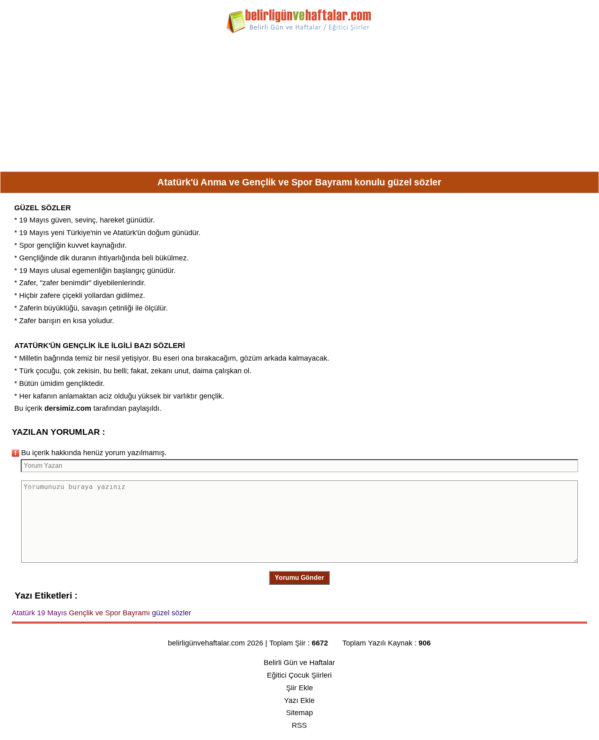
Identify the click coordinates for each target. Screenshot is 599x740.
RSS (299, 725)
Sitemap (299, 713)
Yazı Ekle (299, 700)
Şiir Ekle (299, 688)
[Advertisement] (299, 106)
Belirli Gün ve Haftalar (299, 663)
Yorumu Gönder (299, 577)
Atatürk (124, 233)
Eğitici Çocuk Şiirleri (299, 675)
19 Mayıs (34, 220)
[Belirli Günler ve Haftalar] (299, 32)
